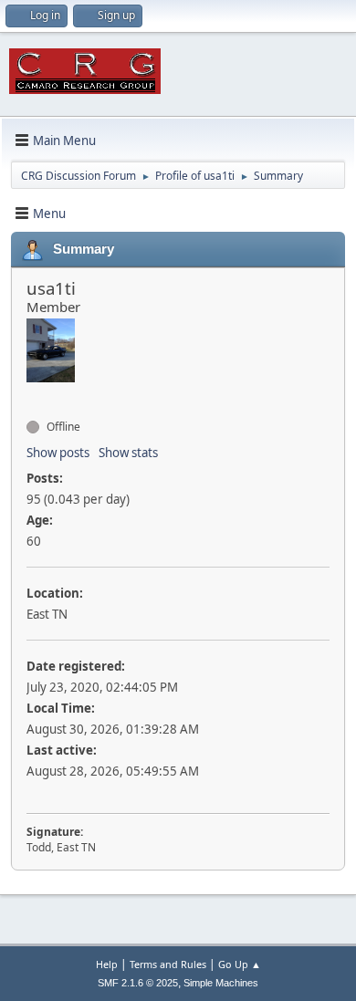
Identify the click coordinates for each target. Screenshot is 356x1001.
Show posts (57, 452)
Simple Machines (220, 982)
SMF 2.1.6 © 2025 (138, 982)
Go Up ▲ (239, 964)
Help (107, 964)
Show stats (128, 452)
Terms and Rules (168, 964)
